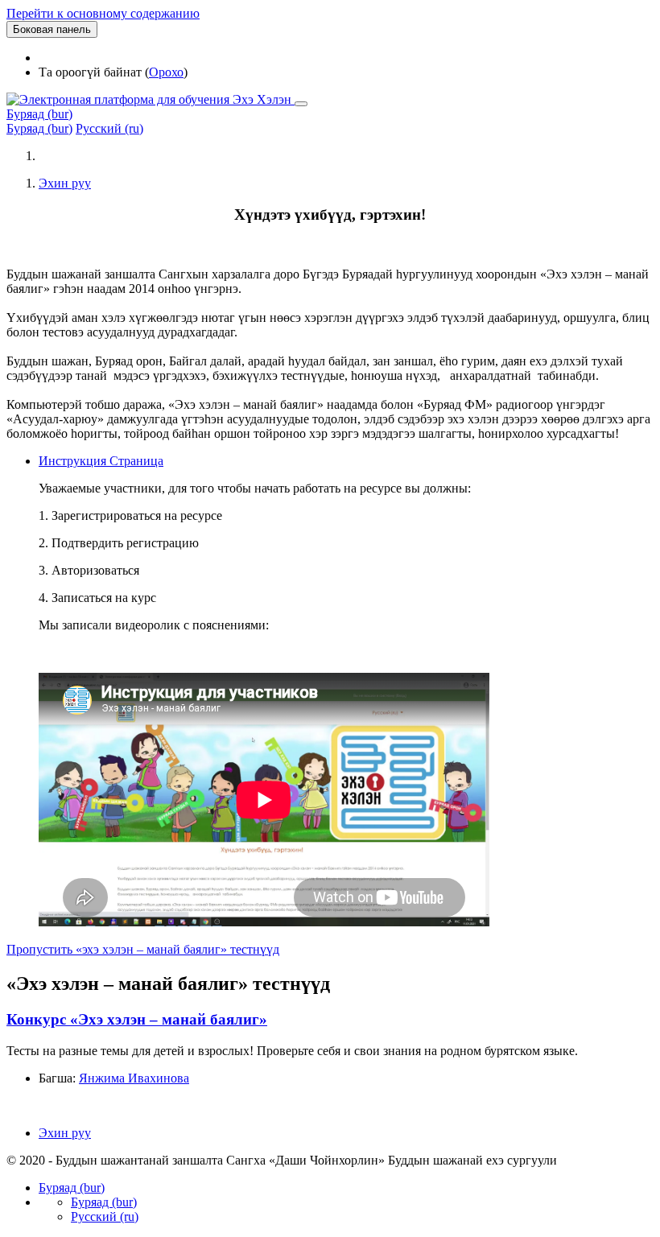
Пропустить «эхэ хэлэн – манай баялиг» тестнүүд (142, 949)
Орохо (166, 72)
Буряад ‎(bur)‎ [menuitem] (39, 128)
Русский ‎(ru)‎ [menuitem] (109, 128)
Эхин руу (65, 183)
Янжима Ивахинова (134, 1078)
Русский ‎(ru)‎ (104, 1216)
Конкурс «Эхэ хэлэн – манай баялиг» (136, 1019)
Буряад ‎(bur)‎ (39, 114)
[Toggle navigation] (301, 103)
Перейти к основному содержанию (103, 13)
